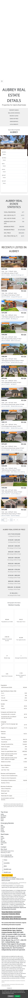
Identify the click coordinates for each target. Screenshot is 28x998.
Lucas (2, 828)
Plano (2, 820)
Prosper (3, 831)
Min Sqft (4, 175)
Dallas (2, 814)
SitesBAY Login (7, 872)
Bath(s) (3, 169)
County (2, 838)
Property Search (14, 110)
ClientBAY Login (7, 869)
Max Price (4, 157)
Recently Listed (14, 116)
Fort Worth (3, 815)
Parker (2, 830)
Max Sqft (4, 181)
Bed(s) (3, 163)
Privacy (5, 860)
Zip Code (3, 841)
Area (2, 844)
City (2, 839)
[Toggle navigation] (2, 81)
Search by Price (14, 118)
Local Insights (14, 124)
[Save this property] (25, 258)
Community (4, 842)
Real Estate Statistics (14, 113)
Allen (2, 825)
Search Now (14, 187)
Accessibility (7, 863)
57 (14, 519)
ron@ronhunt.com (8, 856)
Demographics (14, 121)
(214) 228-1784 (8, 855)
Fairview (3, 827)
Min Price (4, 152)
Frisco (2, 819)
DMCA (5, 866)
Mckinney (3, 817)
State (2, 836)
